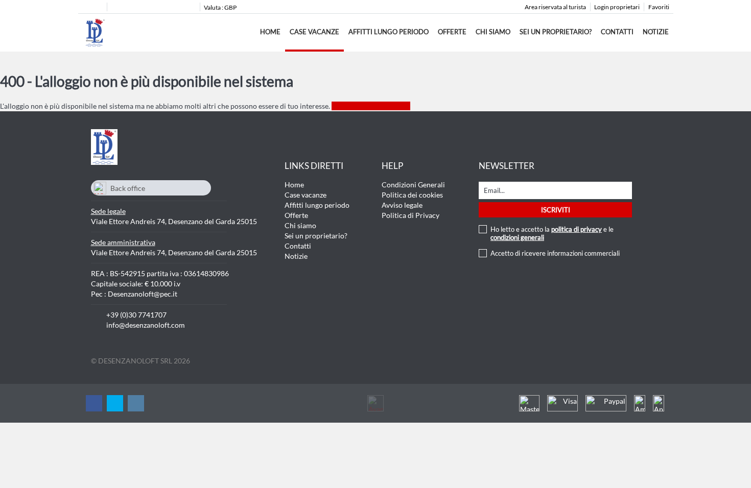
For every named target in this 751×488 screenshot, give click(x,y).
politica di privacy (576, 229)
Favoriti (658, 7)
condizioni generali (517, 237)
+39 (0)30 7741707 (136, 314)
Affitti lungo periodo (388, 32)
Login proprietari (617, 7)
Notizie (656, 32)
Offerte (452, 32)
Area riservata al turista (555, 7)
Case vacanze (314, 32)
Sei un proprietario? (556, 32)
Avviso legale (402, 205)
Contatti (617, 32)
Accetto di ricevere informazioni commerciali (555, 253)
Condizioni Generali (413, 184)
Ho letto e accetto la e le (552, 233)
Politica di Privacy (410, 215)
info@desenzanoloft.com (145, 325)
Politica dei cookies (412, 194)
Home (270, 32)
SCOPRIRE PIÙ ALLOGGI (371, 106)
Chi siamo (493, 32)
